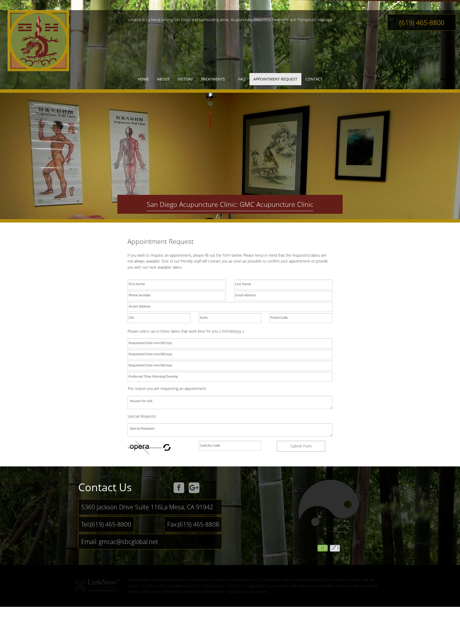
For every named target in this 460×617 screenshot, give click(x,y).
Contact (313, 79)
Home (143, 79)
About (163, 79)
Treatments (213, 79)
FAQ (241, 79)
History (185, 79)
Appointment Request (275, 79)
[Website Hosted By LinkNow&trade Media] (97, 583)
